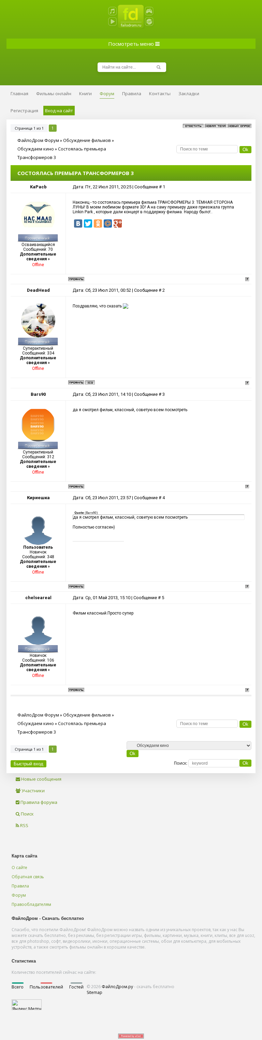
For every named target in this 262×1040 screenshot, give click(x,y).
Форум (19, 895)
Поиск (27, 814)
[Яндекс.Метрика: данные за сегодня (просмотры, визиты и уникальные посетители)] (27, 1004)
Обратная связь (28, 877)
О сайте (19, 867)
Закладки (188, 93)
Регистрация (24, 110)
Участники (32, 791)
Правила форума (38, 802)
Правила (20, 886)
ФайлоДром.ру (117, 987)
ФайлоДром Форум (38, 140)
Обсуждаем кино (35, 149)
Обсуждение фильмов (87, 140)
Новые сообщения (40, 779)
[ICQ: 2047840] (90, 382)
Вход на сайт (59, 110)
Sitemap (94, 992)
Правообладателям (31, 904)
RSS (23, 825)
